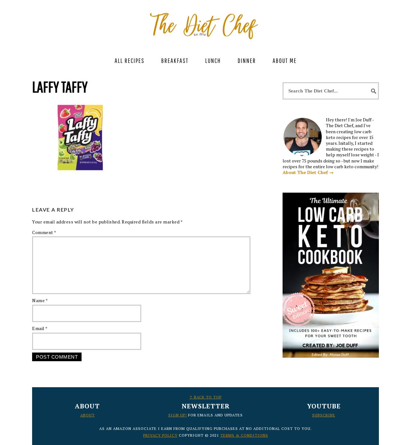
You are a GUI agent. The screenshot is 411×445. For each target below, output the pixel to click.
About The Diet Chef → (308, 172)
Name (40, 300)
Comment (44, 232)
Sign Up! (177, 415)
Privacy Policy (160, 435)
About (87, 415)
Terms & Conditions (244, 435)
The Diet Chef (205, 22)
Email (40, 328)
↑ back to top (205, 397)
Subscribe (323, 415)
